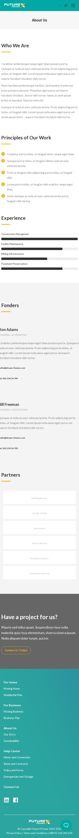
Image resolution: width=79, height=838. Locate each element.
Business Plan (12, 717)
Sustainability (11, 740)
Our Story (10, 734)
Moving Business (13, 711)
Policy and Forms (14, 770)
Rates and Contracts (16, 763)
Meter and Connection (17, 757)
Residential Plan (13, 695)
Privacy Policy (14, 833)
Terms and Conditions (35, 833)
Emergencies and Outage (18, 776)
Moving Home (12, 688)
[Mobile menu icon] (73, 5)
